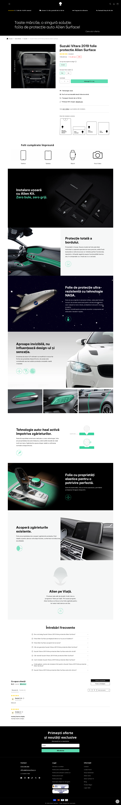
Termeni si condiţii (58, 766)
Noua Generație (89, 772)
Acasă (11, 38)
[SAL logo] (63, 786)
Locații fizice (88, 769)
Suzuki (25, 38)
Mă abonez (60, 751)
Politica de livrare (57, 775)
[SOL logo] (63, 791)
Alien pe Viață (57, 598)
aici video (66, 109)
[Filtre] (94, 690)
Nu (62, 73)
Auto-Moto (18, 38)
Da (68, 73)
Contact (86, 766)
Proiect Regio (88, 785)
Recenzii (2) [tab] (15, 690)
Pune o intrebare (100, 684)
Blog (85, 782)
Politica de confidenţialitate (60, 769)
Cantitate (62, 78)
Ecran (63, 65)
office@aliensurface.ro (28, 770)
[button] (9, 4)
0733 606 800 (25, 766)
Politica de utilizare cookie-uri (61, 772)
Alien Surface (54, 803)
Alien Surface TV (89, 778)
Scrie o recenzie (100, 680)
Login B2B (87, 788)
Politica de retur (57, 778)
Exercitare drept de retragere (61, 782)
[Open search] (90, 690)
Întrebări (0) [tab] (22, 690)
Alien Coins (87, 775)
